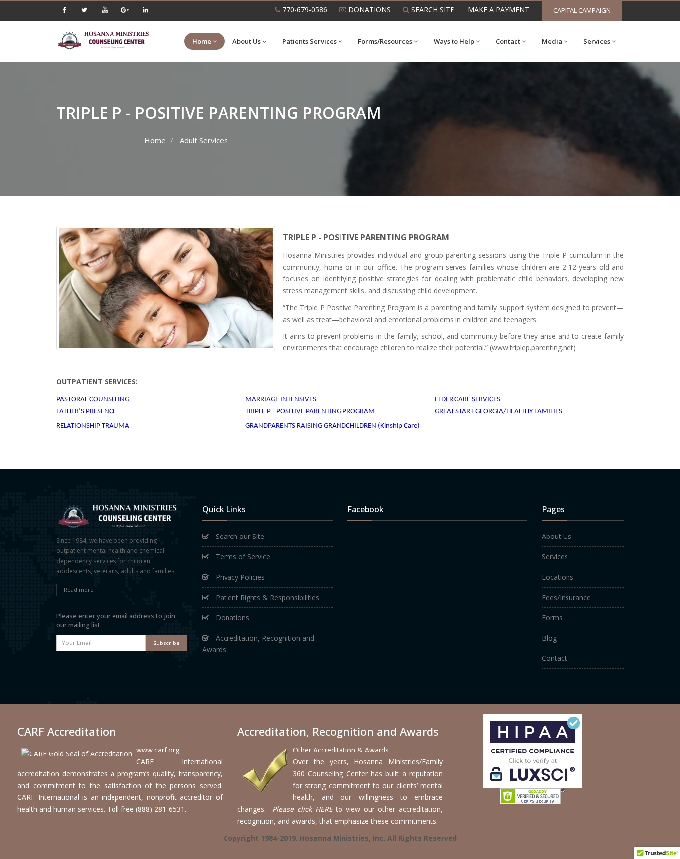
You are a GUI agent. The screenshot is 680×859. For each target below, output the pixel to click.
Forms (552, 617)
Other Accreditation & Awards (341, 749)
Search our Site (239, 536)
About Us (246, 41)
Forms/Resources (385, 41)
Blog (549, 638)
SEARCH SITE (431, 9)
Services (596, 41)
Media (552, 41)
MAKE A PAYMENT (497, 9)
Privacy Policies (239, 577)
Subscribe (166, 642)
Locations (557, 577)
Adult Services (204, 140)
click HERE (315, 809)
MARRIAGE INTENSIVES (280, 399)
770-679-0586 (303, 9)
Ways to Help (454, 41)
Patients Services (309, 41)
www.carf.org (157, 749)
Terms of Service (242, 556)
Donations (231, 617)
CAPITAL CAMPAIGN (582, 10)
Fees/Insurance (566, 597)
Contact (508, 41)
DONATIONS (368, 9)
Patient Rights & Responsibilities (266, 597)
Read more (79, 589)
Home (201, 41)
